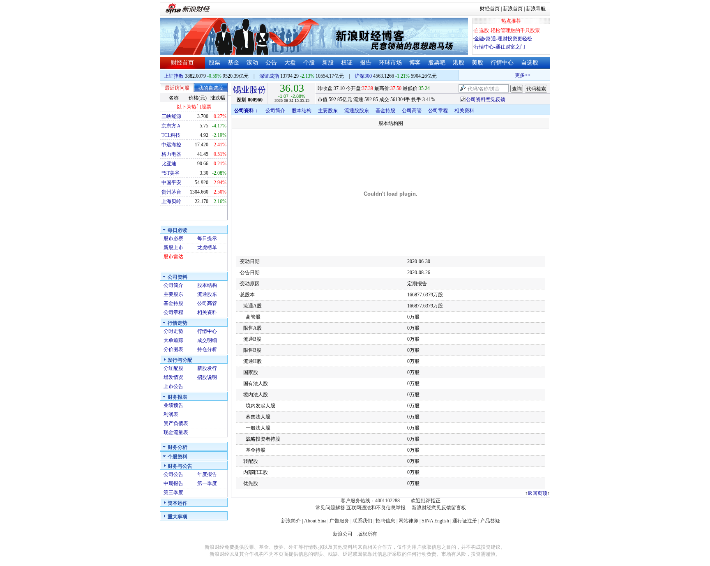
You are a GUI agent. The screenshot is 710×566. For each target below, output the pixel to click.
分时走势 (173, 331)
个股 (309, 63)
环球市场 (390, 63)
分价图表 (173, 349)
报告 (365, 63)
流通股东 (207, 294)
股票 (214, 63)
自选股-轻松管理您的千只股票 (507, 30)
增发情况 (173, 377)
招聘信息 (385, 521)
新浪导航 (536, 9)
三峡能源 (171, 116)
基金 (233, 63)
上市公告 (173, 386)
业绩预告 (173, 405)
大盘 (290, 63)
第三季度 (173, 492)
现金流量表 (176, 432)
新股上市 (173, 247)
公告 (271, 63)
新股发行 (207, 368)
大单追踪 (173, 340)
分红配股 (173, 368)
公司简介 (173, 285)
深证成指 (269, 76)
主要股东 (173, 294)
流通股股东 (356, 110)
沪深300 (363, 76)
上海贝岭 (171, 201)
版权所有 (367, 534)
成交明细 (207, 340)
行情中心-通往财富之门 (499, 47)
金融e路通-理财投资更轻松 (503, 39)
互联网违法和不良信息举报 (376, 508)
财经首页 (490, 9)
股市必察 (173, 238)
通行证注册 (464, 521)
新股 (328, 63)
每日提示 (207, 238)
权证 (347, 63)
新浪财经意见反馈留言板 (439, 508)
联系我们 (362, 521)
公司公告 (173, 474)
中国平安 (171, 182)
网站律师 (408, 521)
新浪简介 (291, 521)
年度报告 (207, 474)
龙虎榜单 (207, 247)
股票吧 (436, 63)
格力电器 (171, 154)
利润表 (171, 414)
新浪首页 (513, 9)
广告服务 (339, 521)
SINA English (435, 521)
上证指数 (174, 76)
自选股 (529, 63)
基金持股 (173, 303)
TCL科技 (170, 135)
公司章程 (173, 312)
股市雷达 (173, 256)
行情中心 (502, 63)
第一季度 (207, 483)
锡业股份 (249, 89)
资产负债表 (176, 423)
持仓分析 (207, 349)
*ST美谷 (170, 173)
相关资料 (207, 312)
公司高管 (207, 303)
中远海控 (171, 145)
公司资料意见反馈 (485, 99)
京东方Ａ (171, 126)
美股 (477, 63)
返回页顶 (537, 493)
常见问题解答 (330, 508)
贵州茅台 (171, 192)
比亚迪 (168, 163)
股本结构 (207, 285)
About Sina (315, 521)
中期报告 (173, 483)
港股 (458, 63)
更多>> (519, 75)
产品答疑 (490, 521)
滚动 (252, 63)
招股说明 (207, 377)
